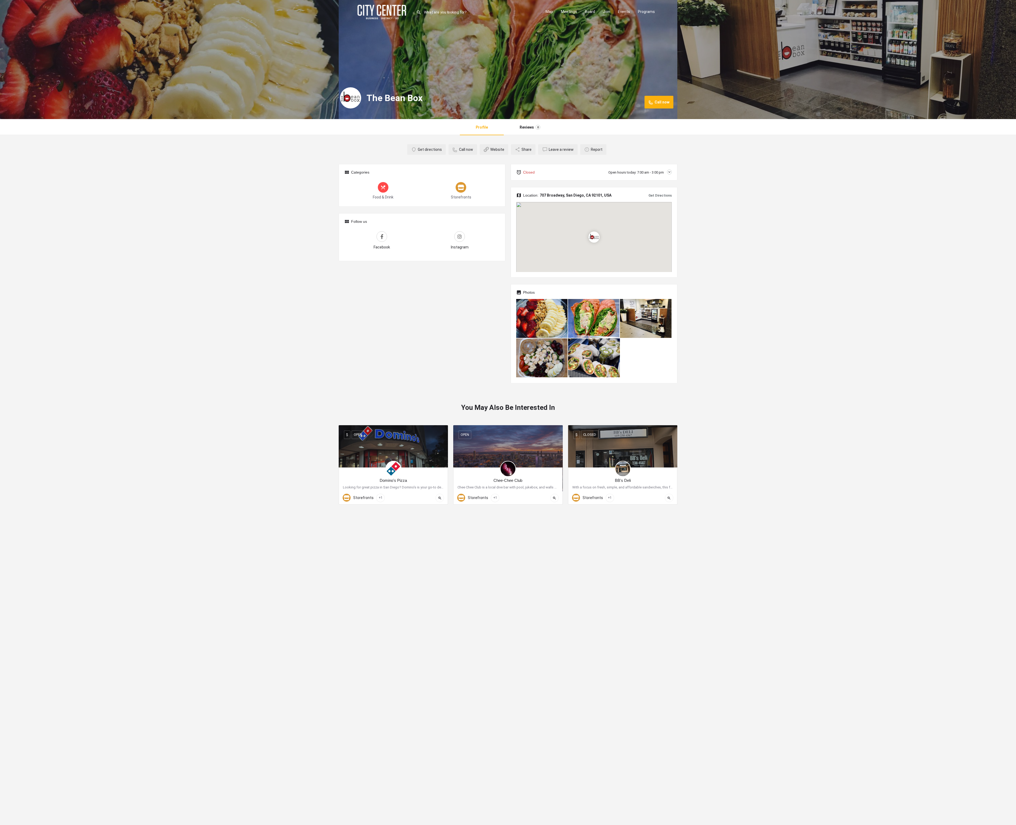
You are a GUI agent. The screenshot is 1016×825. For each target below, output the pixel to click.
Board (590, 12)
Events (624, 12)
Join (606, 12)
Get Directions (660, 195)
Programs (646, 12)
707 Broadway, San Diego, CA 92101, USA (575, 195)
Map (549, 12)
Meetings (569, 12)
